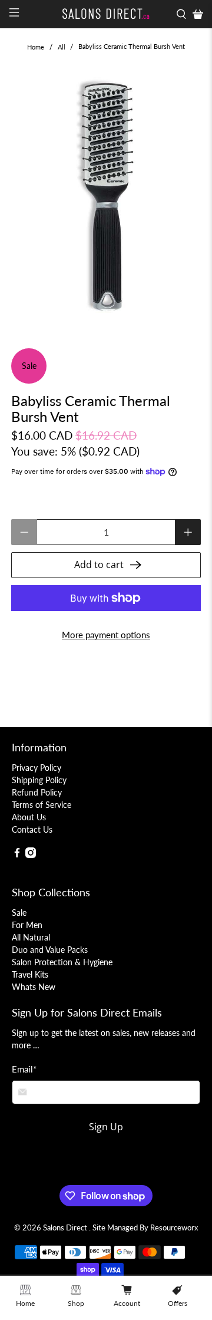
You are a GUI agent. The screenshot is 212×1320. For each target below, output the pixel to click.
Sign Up (106, 1126)
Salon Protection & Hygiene (62, 962)
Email (24, 1069)
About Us (29, 817)
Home (35, 47)
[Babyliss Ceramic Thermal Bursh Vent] (106, 195)
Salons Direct (66, 1227)
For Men (27, 925)
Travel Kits (30, 974)
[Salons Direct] (106, 13)
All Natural (31, 937)
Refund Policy (37, 792)
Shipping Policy (39, 780)
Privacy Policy (36, 768)
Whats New (33, 987)
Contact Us (32, 829)
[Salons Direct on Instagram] (30, 855)
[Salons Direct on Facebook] (17, 855)
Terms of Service (41, 805)
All (61, 47)
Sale (19, 913)
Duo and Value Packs (50, 950)
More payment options (106, 634)
